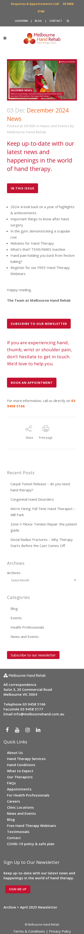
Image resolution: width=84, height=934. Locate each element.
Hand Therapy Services (26, 758)
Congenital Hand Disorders (32, 499)
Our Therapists (20, 777)
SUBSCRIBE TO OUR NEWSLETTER (39, 324)
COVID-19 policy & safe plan (30, 843)
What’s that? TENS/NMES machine (37, 249)
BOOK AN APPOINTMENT (32, 382)
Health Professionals (27, 627)
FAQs (11, 783)
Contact (14, 837)
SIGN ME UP (18, 889)
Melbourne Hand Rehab (26, 132)
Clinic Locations (20, 807)
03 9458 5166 (34, 704)
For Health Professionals (28, 795)
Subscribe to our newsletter (33, 655)
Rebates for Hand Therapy (32, 243)
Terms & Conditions (29, 931)
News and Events (54, 125)
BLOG (38, 20)
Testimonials (18, 831)
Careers (13, 801)
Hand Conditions (21, 764)
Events (16, 617)
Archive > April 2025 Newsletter (30, 907)
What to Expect (20, 770)
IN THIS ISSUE (22, 188)
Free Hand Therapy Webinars (31, 825)
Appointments (19, 789)
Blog (14, 608)
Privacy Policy (60, 931)
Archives (14, 572)
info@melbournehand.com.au (39, 714)
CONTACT (55, 20)
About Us (15, 752)
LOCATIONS (21, 20)
